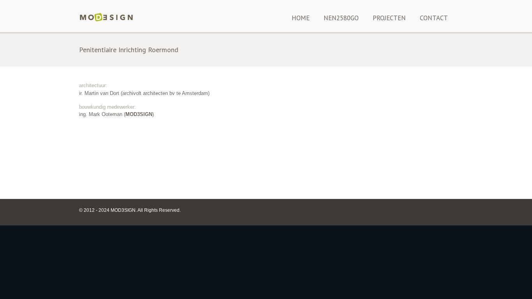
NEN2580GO (341, 18)
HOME (301, 18)
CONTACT (434, 18)
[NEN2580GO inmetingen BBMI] (106, 20)
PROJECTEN (389, 18)
